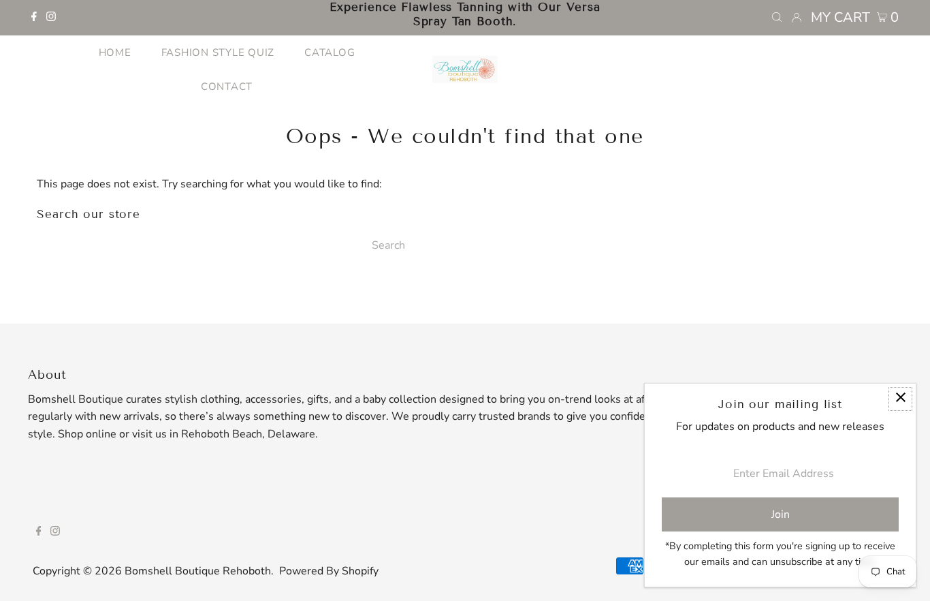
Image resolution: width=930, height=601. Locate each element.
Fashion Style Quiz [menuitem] (218, 52)
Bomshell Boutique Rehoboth (198, 571)
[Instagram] (51, 17)
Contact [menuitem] (227, 86)
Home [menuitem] (115, 52)
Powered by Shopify (329, 571)
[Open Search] (777, 18)
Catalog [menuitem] (329, 52)
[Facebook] (34, 17)
